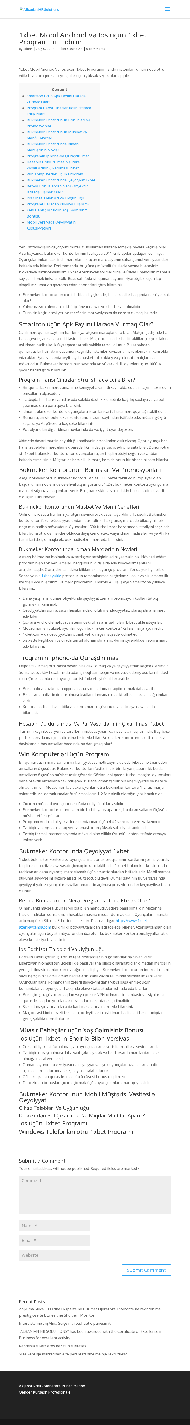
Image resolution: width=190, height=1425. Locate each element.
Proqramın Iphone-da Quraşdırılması (58, 156)
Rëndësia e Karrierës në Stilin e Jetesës (52, 1345)
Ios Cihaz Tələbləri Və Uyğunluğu (55, 198)
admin (28, 48)
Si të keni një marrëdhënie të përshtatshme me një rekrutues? (73, 1354)
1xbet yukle (51, 575)
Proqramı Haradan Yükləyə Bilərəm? (58, 204)
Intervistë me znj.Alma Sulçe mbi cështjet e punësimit (65, 1323)
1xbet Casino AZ (70, 48)
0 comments (95, 48)
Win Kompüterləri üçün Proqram (55, 174)
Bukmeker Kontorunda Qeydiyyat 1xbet (61, 180)
